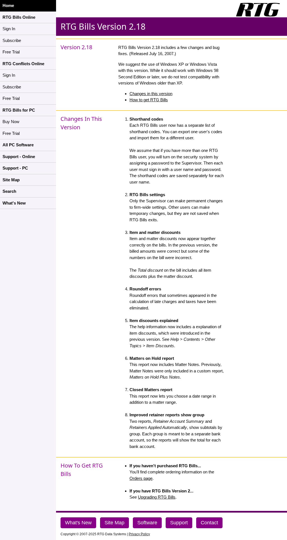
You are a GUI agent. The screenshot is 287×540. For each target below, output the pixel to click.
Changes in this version (150, 93)
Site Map (114, 522)
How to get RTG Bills (148, 99)
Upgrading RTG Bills (156, 497)
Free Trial (11, 52)
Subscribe (12, 40)
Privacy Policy (139, 534)
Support (179, 522)
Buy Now (11, 121)
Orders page (140, 478)
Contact (209, 522)
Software (147, 522)
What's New (78, 522)
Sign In (9, 28)
